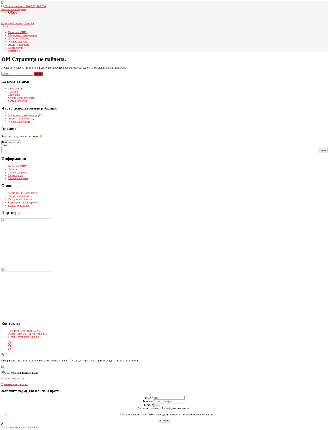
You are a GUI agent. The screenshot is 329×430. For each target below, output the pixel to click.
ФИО (148, 397)
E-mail (148, 404)
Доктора (13, 169)
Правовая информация (14, 384)
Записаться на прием (13, 9)
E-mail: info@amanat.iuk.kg (23, 336)
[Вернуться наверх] (2, 354)
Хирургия (14, 94)
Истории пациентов (20, 199)
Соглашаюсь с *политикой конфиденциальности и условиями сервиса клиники (169, 414)
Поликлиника (16, 88)
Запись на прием (18, 178)
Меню (5, 26)
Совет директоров (18, 205)
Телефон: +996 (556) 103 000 (24, 330)
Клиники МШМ (17, 32)
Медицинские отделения (22, 35)
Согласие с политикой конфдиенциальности (165, 408)
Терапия (13, 91)
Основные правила (12, 378)
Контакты (14, 50)
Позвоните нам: (25, 6)
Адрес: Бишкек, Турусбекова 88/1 (27, 333)
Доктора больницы (19, 38)
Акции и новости (18, 44)
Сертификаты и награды (22, 202)
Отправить (164, 420)
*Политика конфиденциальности (20, 427)
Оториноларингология (21, 97)
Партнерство (15, 47)
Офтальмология (17, 100)
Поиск (5, 145)
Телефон (149, 401)
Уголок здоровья (18, 41)
